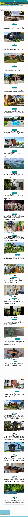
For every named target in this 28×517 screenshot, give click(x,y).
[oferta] (18, 357)
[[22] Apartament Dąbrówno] (14, 468)
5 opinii (18, 236)
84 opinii (16, 173)
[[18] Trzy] (14, 384)
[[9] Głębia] (14, 184)
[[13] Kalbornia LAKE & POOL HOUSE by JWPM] (14, 269)
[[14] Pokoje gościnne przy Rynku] (14, 290)
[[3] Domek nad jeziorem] (14, 58)
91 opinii (15, 194)
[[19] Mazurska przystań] (14, 405)
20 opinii (17, 131)
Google (1, 511)
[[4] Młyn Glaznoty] (14, 79)
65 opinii (15, 152)
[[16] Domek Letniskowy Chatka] (14, 332)
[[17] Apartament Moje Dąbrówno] (14, 353)
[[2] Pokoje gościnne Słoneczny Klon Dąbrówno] (14, 37)
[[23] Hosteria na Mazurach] (14, 489)
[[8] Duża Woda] (14, 163)
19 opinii (17, 68)
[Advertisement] (14, 374)
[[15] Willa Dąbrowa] (14, 311)
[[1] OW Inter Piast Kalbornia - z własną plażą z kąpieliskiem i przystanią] (14, 16)
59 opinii (16, 320)
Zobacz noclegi (14, 24)
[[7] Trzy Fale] (14, 142)
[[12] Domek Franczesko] (14, 248)
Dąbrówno (22, 11)
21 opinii (16, 89)
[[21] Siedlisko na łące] (14, 447)
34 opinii (17, 299)
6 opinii (17, 110)
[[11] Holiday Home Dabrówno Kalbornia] (14, 226)
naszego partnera (12, 135)
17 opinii (17, 215)
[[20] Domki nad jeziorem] (14, 426)
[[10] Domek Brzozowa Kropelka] (14, 205)
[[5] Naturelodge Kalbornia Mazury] (14, 100)
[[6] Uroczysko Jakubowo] (14, 121)
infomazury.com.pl (26, 0)
